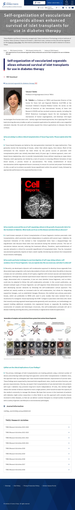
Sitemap (7, 486)
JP (56, 8)
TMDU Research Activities (16, 50)
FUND (38, 2)
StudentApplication (50, 7)
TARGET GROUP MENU (54, 2)
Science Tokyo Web (14, 42)
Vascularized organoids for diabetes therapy (19, 83)
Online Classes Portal (49, 486)
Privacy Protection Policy (31, 486)
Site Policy (17, 486)
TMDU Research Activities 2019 (33, 50)
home (5, 50)
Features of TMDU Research (51, 50)
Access (42, 7)
